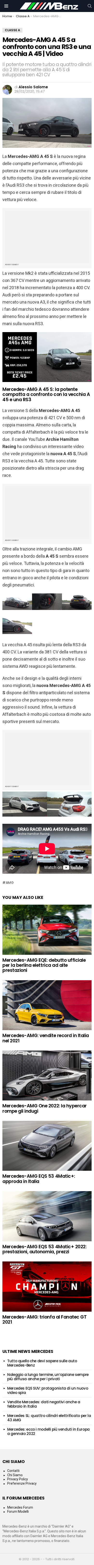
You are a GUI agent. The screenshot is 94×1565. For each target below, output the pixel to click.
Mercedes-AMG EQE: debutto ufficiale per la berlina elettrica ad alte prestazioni (44, 965)
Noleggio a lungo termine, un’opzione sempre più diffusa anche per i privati (48, 1376)
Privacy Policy (17, 1479)
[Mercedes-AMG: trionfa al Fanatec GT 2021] (47, 1286)
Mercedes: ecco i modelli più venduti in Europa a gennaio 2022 (48, 1431)
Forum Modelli (18, 1511)
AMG (10, 882)
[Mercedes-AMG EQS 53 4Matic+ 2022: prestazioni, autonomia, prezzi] (47, 1216)
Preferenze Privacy (22, 1483)
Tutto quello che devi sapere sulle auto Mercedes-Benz (42, 1363)
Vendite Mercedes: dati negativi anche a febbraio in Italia (43, 1404)
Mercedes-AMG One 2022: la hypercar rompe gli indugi (44, 1108)
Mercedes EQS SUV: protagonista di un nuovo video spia (47, 1390)
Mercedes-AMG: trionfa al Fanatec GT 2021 (44, 1319)
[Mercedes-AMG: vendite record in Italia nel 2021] (47, 1005)
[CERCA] (90, 6)
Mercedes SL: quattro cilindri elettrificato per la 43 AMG (49, 1417)
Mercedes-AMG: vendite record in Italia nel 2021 (45, 1038)
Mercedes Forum (20, 1507)
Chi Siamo (15, 1475)
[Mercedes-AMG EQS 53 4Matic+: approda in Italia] (47, 1146)
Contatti (13, 1471)
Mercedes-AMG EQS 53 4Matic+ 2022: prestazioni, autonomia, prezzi (44, 1249)
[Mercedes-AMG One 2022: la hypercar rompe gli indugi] (47, 1075)
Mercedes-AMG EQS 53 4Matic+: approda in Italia (38, 1178)
